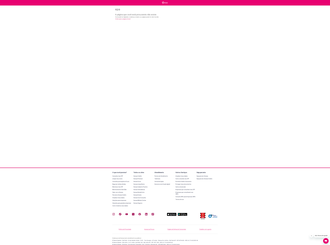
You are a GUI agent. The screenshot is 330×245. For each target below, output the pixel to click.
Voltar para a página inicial (122, 19)
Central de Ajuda (159, 181)
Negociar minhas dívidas (119, 184)
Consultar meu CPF (117, 176)
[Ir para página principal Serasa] (165, 2)
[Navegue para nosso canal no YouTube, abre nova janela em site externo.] (126, 214)
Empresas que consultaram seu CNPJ (184, 193)
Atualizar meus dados (118, 197)
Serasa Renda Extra (138, 192)
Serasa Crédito (137, 176)
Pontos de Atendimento (161, 176)
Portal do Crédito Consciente (183, 181)
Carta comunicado (180, 187)
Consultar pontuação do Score (120, 181)
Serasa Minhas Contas (139, 200)
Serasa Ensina (137, 195)
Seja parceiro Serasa (202, 176)
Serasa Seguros (137, 203)
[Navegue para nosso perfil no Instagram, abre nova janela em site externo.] (113, 214)
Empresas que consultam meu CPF (185, 189)
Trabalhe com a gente (205, 229)
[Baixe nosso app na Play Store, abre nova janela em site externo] (182, 215)
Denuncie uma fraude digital (162, 184)
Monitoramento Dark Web (119, 189)
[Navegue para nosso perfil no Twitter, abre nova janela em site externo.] (133, 214)
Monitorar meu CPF (117, 187)
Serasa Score (137, 181)
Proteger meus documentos (183, 184)
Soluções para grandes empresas (121, 203)
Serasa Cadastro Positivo (140, 187)
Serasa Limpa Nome (139, 184)
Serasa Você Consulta (139, 197)
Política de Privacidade (125, 229)
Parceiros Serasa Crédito (119, 195)
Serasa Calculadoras (139, 189)
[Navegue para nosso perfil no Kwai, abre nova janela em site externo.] (153, 214)
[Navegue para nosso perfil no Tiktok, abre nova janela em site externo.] (120, 214)
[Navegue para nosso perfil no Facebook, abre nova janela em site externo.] (140, 214)
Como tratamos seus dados (120, 205)
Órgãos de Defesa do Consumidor (176, 229)
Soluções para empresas (119, 200)
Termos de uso (179, 199)
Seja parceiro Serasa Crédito (204, 178)
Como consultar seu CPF (182, 178)
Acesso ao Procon (149, 229)
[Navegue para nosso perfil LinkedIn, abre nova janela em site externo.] (146, 214)
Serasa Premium (138, 178)
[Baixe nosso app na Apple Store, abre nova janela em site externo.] (171, 215)
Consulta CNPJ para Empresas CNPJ (185, 196)
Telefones (157, 178)
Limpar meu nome (117, 178)
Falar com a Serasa (117, 192)
